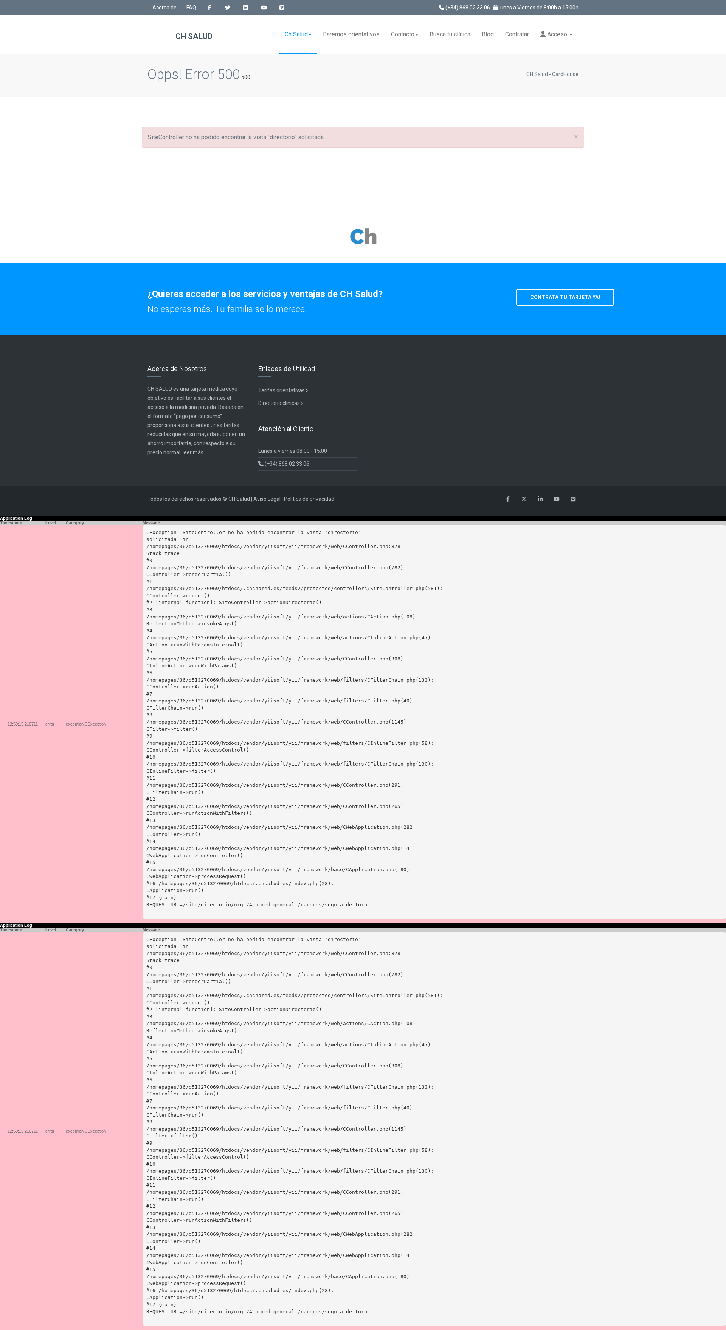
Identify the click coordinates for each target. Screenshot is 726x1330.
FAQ (191, 8)
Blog (488, 34)
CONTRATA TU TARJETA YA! (565, 297)
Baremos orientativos (351, 34)
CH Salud (193, 36)
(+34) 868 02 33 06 (467, 8)
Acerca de (164, 8)
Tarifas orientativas (281, 390)
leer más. (194, 452)
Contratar (517, 34)
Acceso (557, 34)
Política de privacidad (309, 499)
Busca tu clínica (450, 34)
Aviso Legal (267, 499)
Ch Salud (296, 34)
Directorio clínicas (279, 403)
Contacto (402, 34)
